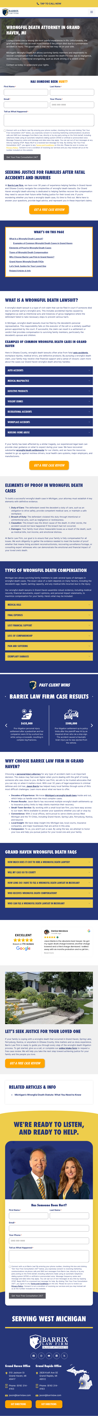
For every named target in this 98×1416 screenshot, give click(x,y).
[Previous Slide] (6, 725)
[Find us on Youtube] (49, 1356)
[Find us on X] (64, 1356)
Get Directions (18, 1404)
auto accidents (80, 352)
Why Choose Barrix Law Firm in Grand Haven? (31, 257)
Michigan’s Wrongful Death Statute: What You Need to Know (48, 1094)
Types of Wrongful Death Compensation (28, 252)
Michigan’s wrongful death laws (61, 795)
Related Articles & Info (20, 271)
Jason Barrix (32, 786)
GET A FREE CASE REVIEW (49, 210)
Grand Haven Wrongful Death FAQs (26, 262)
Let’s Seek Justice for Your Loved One (27, 266)
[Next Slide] (92, 725)
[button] (49, 370)
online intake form (68, 1048)
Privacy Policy (12, 148)
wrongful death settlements (30, 450)
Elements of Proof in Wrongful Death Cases (30, 248)
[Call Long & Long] (49, 3)
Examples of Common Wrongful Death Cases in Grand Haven (42, 243)
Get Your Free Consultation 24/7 (22, 157)
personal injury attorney (29, 774)
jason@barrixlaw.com (20, 1395)
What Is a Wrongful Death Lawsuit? (26, 239)
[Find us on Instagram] (33, 1356)
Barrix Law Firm (15, 185)
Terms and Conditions (45, 145)
